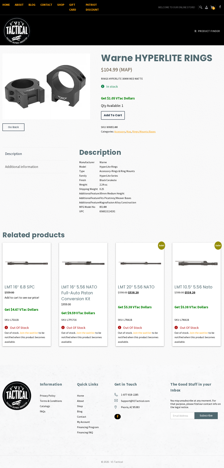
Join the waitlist (29, 332)
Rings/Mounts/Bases (144, 131)
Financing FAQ (85, 432)
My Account (83, 422)
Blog (32, 5)
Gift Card (72, 7)
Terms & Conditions (51, 401)
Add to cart (113, 115)
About (19, 5)
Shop (60, 5)
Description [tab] (13, 154)
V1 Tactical (117, 461)
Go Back (13, 127)
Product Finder (209, 31)
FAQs (42, 411)
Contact (46, 5)
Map (128, 131)
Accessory (119, 131)
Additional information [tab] (21, 166)
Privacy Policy (47, 395)
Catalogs (45, 406)
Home (6, 5)
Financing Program (88, 427)
